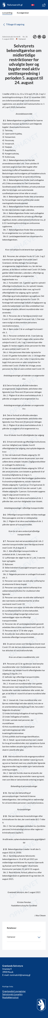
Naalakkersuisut (10, 997)
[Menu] (44, 5)
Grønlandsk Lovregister (14, 991)
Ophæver (11, 937)
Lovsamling (7, 12)
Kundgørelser (23, 12)
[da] (32, 5)
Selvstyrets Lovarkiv (12, 994)
